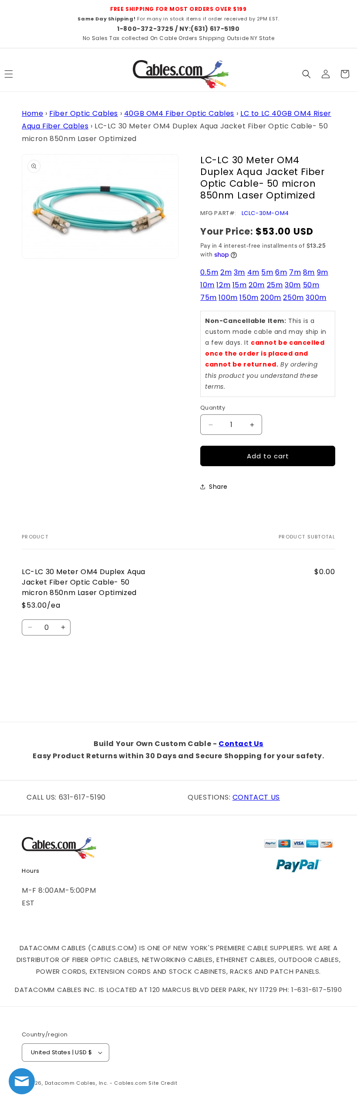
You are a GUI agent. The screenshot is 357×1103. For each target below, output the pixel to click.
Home (32, 113)
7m (295, 272)
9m (322, 272)
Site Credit (163, 1082)
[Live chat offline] (22, 1081)
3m (239, 272)
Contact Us (241, 744)
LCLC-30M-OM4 (265, 213)
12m (223, 285)
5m (267, 272)
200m (270, 298)
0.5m (209, 272)
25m (275, 285)
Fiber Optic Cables (83, 113)
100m (228, 298)
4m (253, 272)
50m (311, 285)
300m (316, 298)
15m (239, 285)
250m (293, 298)
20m (257, 285)
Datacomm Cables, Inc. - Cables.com (96, 1082)
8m (309, 272)
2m (226, 272)
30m (293, 285)
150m (248, 298)
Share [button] (218, 486)
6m (281, 272)
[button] (306, 74)
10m (207, 285)
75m (208, 298)
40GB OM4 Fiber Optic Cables (179, 113)
